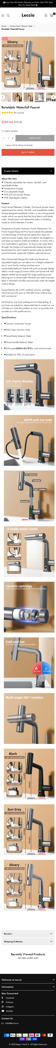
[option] (28, 63)
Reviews (8, 933)
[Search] (8, 15)
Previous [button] (4, 63)
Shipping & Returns (13, 941)
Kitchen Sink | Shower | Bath (21, 26)
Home (4, 26)
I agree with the (18, 145)
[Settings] (46, 15)
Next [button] (52, 63)
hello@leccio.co (12, 1023)
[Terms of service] (25, 145)
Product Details (11, 171)
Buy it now (28, 152)
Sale (5, 39)
